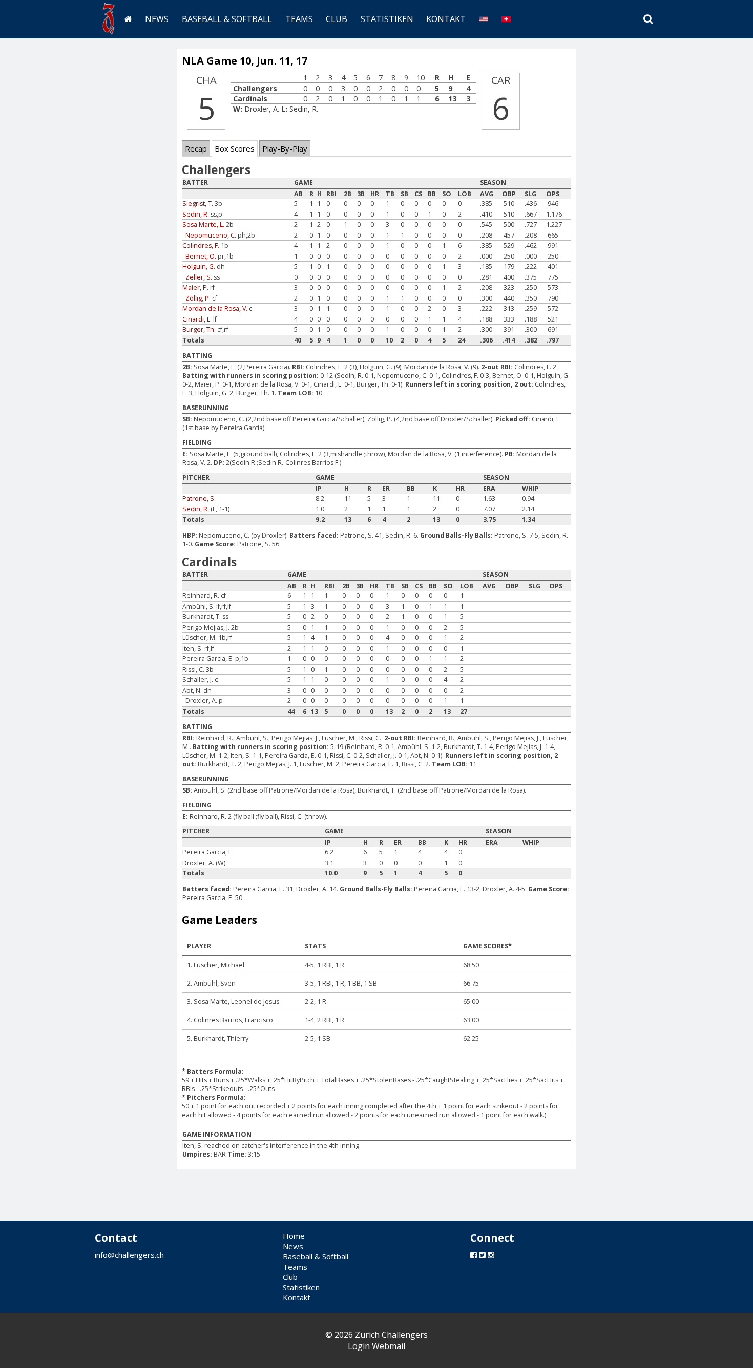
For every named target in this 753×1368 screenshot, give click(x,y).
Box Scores (235, 148)
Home (294, 1236)
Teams (299, 19)
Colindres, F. (200, 245)
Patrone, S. (199, 498)
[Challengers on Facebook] (473, 1255)
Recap (196, 148)
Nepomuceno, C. (210, 235)
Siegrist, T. (197, 203)
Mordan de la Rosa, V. (214, 308)
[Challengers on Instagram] (491, 1255)
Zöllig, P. (198, 298)
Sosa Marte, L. (203, 224)
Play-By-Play (284, 148)
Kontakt (446, 19)
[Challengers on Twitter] (482, 1255)
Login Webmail (376, 1346)
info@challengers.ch (129, 1255)
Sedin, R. (195, 214)
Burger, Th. (199, 329)
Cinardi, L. (197, 319)
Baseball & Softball (227, 19)
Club (336, 19)
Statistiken (387, 19)
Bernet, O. (200, 256)
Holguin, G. (198, 266)
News (157, 19)
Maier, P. (195, 287)
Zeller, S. (198, 277)
